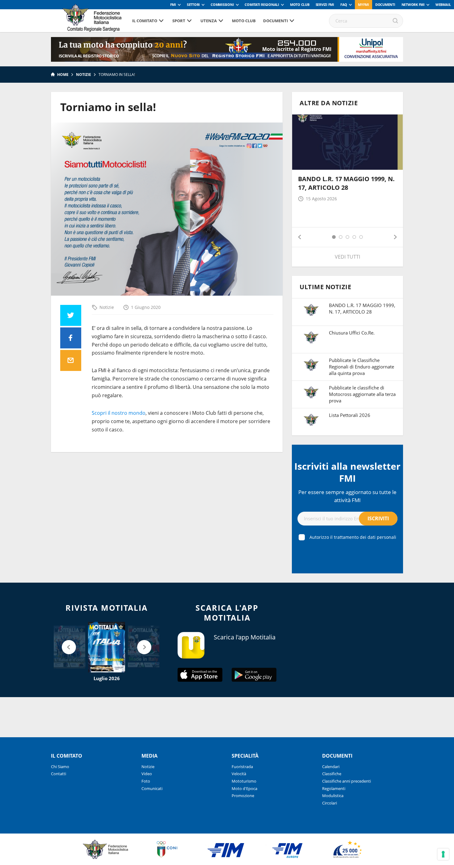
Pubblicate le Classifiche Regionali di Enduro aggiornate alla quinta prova (361, 366)
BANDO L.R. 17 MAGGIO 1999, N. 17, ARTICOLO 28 (346, 183)
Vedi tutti (347, 256)
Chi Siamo (60, 766)
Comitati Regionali (262, 4)
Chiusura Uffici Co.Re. (352, 333)
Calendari (330, 766)
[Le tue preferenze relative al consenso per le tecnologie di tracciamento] (443, 854)
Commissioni (222, 4)
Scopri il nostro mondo (118, 413)
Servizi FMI (325, 4)
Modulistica (332, 795)
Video (146, 773)
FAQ (343, 4)
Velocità (239, 773)
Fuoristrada (242, 766)
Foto (145, 781)
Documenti (385, 4)
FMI (173, 4)
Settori (193, 4)
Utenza (208, 20)
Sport (178, 20)
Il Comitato (144, 20)
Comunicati (151, 788)
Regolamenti (333, 788)
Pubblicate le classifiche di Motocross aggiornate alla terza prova (362, 394)
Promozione (243, 795)
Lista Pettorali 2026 (349, 415)
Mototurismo (244, 781)
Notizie (83, 74)
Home (63, 74)
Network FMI (413, 4)
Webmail (443, 4)
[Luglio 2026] (106, 647)
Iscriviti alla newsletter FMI (347, 472)
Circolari (329, 803)
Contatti (58, 773)
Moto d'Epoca (244, 788)
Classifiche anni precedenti (346, 781)
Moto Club (299, 4)
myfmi (363, 4)
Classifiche (331, 773)
